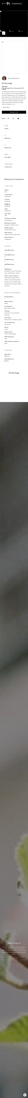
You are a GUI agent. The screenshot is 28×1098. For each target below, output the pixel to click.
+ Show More (6, 107)
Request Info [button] (14, 112)
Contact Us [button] (14, 958)
